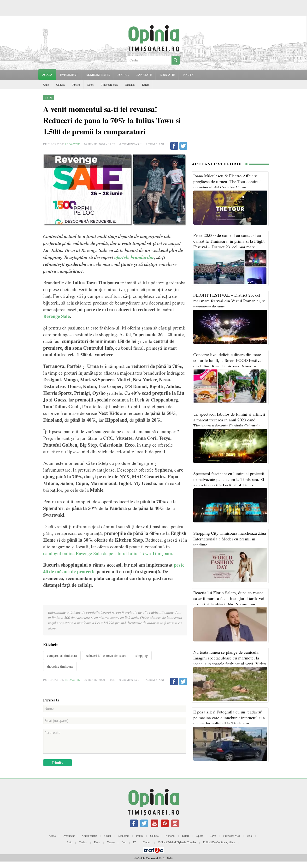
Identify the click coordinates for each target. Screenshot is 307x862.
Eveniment (69, 836)
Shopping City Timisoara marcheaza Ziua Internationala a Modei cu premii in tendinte (229, 538)
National (130, 84)
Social (107, 836)
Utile (46, 84)
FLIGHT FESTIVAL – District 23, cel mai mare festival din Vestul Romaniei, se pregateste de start (229, 300)
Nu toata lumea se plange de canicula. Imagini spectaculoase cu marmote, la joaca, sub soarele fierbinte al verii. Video (229, 657)
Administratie (89, 836)
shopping (142, 655)
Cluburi (147, 842)
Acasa (47, 74)
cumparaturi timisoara (62, 655)
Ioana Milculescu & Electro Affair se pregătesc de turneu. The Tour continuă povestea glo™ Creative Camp (227, 181)
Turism (76, 84)
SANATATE (144, 74)
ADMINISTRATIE (98, 74)
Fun (124, 842)
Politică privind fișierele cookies (177, 842)
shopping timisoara (60, 666)
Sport (90, 84)
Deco (97, 842)
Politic (139, 836)
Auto (69, 842)
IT (134, 842)
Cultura (60, 84)
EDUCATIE (167, 74)
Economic (123, 836)
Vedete (111, 842)
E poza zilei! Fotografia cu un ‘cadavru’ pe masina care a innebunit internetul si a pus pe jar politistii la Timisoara (229, 717)
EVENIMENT (69, 74)
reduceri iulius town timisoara (106, 655)
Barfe (213, 836)
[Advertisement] (230, 124)
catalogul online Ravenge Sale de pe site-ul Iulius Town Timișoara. (108, 553)
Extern (145, 84)
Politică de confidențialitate (219, 842)
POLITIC (189, 74)
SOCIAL (123, 74)
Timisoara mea (109, 84)
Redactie (72, 144)
